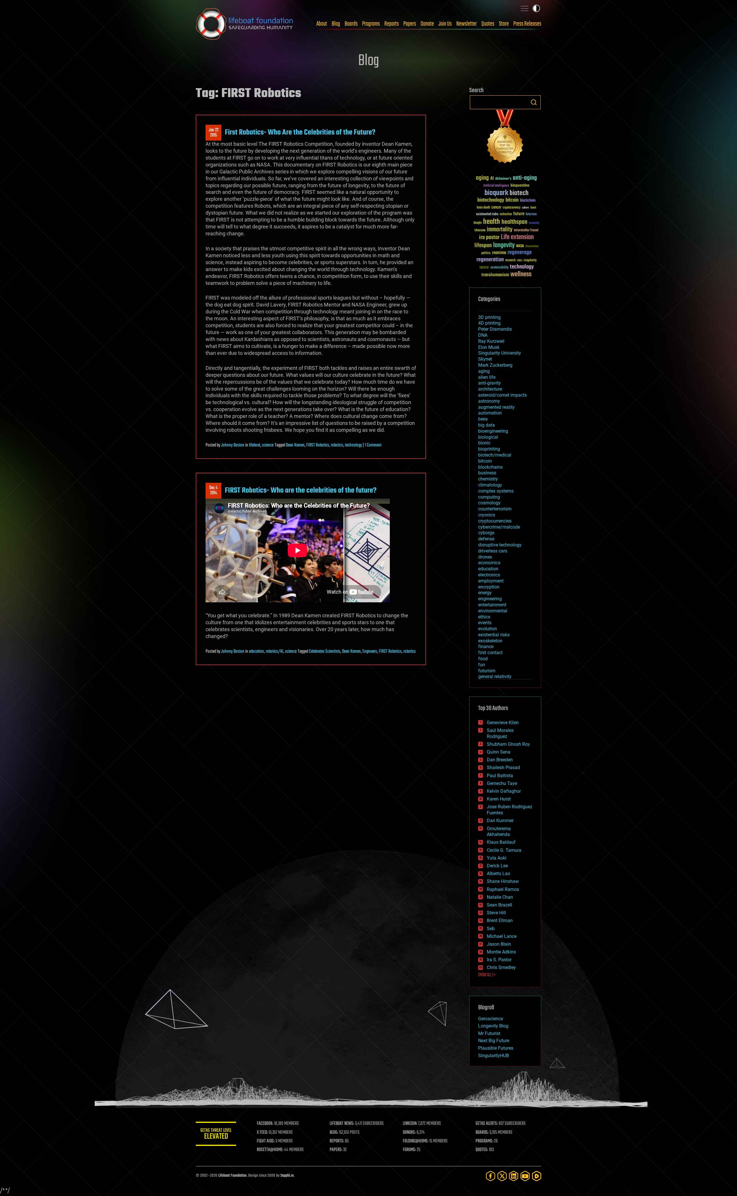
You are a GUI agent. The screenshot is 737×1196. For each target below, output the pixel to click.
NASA (520, 246)
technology (353, 445)
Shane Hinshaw (503, 881)
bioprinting (489, 449)
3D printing (489, 317)
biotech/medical (494, 455)
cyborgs (486, 532)
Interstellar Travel (526, 230)
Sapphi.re (287, 1175)
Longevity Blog (493, 1026)
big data (486, 425)
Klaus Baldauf (501, 842)
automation (490, 413)
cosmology (489, 503)
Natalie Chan (500, 897)
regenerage (520, 252)
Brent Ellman (500, 920)
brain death (483, 208)
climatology (490, 485)
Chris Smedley (501, 967)
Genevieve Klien (503, 722)
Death (533, 207)
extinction (506, 214)
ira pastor (489, 237)
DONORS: (409, 1132)
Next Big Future (493, 1040)
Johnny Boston (232, 445)
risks (519, 260)
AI (492, 178)
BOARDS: (482, 1132)
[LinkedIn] (513, 1176)
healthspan (514, 222)
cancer (496, 207)
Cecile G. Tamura (504, 850)
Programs (371, 23)
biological (488, 437)
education (256, 651)
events (484, 622)
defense (486, 539)
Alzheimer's (503, 179)
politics (486, 253)
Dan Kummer (500, 820)
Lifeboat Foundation (232, 1175)
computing (489, 497)
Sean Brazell (499, 905)
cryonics (486, 515)
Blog (336, 23)
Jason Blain (499, 944)
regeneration (490, 259)
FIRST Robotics (317, 445)
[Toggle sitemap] (524, 8)
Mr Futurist (489, 1033)
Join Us (445, 23)
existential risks (487, 214)
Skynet (485, 359)
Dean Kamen (295, 445)
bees (483, 419)
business (487, 473)
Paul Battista (500, 775)
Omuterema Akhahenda (499, 831)
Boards (351, 23)
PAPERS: (336, 1150)
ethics (484, 617)
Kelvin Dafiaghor (504, 791)
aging (482, 178)
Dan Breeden (500, 759)
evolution (487, 628)
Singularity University (499, 353)
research (510, 260)
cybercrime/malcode (499, 527)
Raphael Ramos (503, 889)
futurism (531, 215)
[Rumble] (536, 1176)
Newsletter (466, 23)
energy (485, 592)
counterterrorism (495, 509)
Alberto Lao (498, 873)
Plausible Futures (495, 1048)
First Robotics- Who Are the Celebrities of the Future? (300, 132)
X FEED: (262, 1132)
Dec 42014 (213, 490)
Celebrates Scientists (324, 651)
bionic (484, 443)
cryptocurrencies (495, 521)
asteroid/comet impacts (502, 395)
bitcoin (512, 200)
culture (525, 207)
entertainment (492, 605)
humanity (534, 223)
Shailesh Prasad (503, 767)
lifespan (483, 245)
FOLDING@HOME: (415, 1141)
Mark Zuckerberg (495, 365)
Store (504, 23)
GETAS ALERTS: (487, 1123)
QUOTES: (482, 1150)
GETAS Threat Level (215, 1135)
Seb (491, 928)
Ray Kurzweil (491, 341)
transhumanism (495, 275)
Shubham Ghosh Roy (508, 744)
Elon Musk (488, 347)
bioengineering (493, 431)
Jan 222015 (214, 133)
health (491, 222)
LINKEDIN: (410, 1123)
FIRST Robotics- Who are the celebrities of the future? (301, 490)
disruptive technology (500, 545)
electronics (489, 575)
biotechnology (490, 200)
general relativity (495, 676)
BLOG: (334, 1132)
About (321, 23)
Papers (409, 23)
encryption (488, 587)
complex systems (496, 491)
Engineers (369, 651)
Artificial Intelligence (496, 186)
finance (485, 646)
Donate (427, 23)
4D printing (489, 323)
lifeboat (254, 445)
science (267, 445)
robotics (337, 445)
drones (485, 557)
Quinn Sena (498, 752)
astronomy (489, 401)
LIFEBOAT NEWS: (342, 1123)
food (483, 658)
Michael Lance (501, 936)
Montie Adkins (501, 952)
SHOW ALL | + (487, 975)
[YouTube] (525, 1176)
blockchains (490, 467)
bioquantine (519, 185)
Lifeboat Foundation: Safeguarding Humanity (245, 24)
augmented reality (496, 407)
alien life (486, 377)
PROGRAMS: (484, 1141)
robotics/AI (274, 651)
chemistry (488, 479)
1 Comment (373, 445)
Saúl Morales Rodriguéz (500, 733)
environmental (492, 611)
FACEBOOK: (265, 1123)
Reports (391, 23)
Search (534, 102)
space (484, 267)
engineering (490, 598)
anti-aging (525, 178)
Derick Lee (497, 865)
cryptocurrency (512, 208)
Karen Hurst (499, 799)
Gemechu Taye (502, 783)
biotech (519, 193)
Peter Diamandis (495, 329)
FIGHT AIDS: (266, 1141)
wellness (520, 274)
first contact (490, 652)
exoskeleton (490, 641)
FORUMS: (409, 1150)
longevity (504, 245)
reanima (499, 253)
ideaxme (479, 231)
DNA (482, 335)
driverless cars (492, 551)
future (518, 214)
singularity (530, 260)
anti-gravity (489, 383)
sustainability (499, 268)
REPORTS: (337, 1141)
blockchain (527, 200)
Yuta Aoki (496, 858)
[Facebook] (490, 1176)
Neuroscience (532, 246)
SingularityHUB (493, 1055)
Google (478, 223)
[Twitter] (502, 1176)
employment (491, 581)
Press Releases (527, 23)
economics (489, 562)
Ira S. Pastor (499, 959)
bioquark (496, 193)
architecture (490, 389)
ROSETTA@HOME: (270, 1150)
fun (481, 664)
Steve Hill (496, 912)
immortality (499, 229)
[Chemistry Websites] (505, 138)
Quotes (487, 23)
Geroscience (490, 1018)
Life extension (517, 237)
